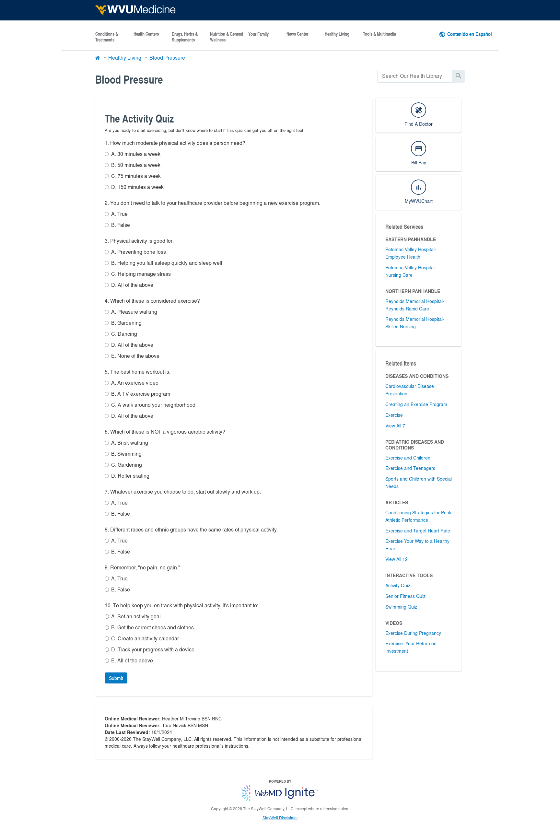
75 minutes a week (136, 176)
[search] (414, 76)
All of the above (132, 284)
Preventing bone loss (138, 251)
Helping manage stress (141, 273)
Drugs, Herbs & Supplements (185, 37)
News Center (297, 34)
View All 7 (395, 425)
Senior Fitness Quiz (405, 596)
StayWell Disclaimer (280, 818)
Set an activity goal (136, 616)
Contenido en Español (469, 34)
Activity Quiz (397, 585)
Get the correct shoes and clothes (152, 627)
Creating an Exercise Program (416, 404)
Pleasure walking (134, 311)
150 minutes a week (137, 187)
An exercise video (134, 382)
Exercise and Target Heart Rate (417, 530)
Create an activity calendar (145, 638)
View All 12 (396, 559)
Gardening (126, 322)
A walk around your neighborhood (153, 404)
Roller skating (130, 475)
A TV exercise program (140, 393)
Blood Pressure (167, 57)
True (119, 213)
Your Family (258, 34)
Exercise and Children (407, 457)
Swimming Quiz (401, 606)
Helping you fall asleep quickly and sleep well (166, 262)
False (120, 224)
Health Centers (146, 34)
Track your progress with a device (152, 649)
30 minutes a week (135, 154)
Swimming (126, 453)
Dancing (124, 333)
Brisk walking (129, 442)
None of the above (135, 355)
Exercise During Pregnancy (413, 633)
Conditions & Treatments (106, 37)
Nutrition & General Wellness (226, 37)
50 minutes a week (135, 165)
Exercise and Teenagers (410, 468)
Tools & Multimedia (379, 34)
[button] (116, 677)
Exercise (394, 415)
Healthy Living (337, 34)
